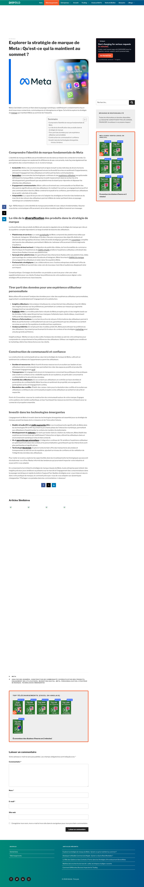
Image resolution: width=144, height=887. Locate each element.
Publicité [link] (16, 312)
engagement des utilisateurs (25, 681)
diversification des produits (72, 679)
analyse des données (21, 679)
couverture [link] (75, 240)
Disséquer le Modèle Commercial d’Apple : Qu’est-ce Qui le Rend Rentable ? (88, 856)
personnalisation (69, 681)
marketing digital (47, 681)
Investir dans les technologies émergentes (63, 140)
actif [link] (33, 370)
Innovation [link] (16, 175)
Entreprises (65, 3)
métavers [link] (32, 433)
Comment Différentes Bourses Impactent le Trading (80, 867)
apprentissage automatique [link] (27, 440)
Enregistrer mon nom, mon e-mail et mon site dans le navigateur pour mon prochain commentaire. (50, 823)
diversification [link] (34, 218)
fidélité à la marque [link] (76, 257)
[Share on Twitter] (48, 487)
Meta (14, 676)
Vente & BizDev (110, 3)
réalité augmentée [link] (38, 425)
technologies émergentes (33, 683)
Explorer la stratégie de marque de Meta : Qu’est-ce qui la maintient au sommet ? (90, 852)
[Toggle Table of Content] (83, 119)
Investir (76, 3)
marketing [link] (79, 329)
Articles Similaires (57, 142)
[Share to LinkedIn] (54, 487)
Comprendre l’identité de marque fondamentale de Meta (66, 124)
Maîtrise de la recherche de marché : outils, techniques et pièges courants (87, 863)
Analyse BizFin (96, 3)
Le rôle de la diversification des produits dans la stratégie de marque (65, 129)
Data (41, 3)
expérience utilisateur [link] (67, 175)
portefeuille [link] (44, 235)
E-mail (12, 801)
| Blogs (130, 3)
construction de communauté (44, 679)
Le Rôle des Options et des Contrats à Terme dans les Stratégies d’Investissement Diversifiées (94, 859)
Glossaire (122, 3)
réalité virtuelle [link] (44, 250)
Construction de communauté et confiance (64, 137)
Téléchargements (52, 3)
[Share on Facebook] (43, 487)
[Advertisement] (72, 20)
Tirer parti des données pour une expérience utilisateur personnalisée (64, 134)
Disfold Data (14, 852)
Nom (11, 790)
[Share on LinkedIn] (4, 221)
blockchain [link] (26, 448)
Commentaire (15, 762)
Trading (84, 3)
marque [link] (14, 113)
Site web (12, 812)
